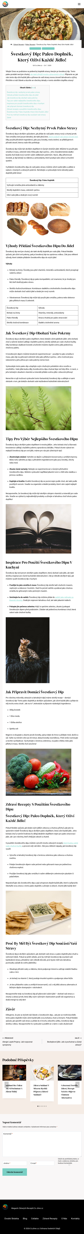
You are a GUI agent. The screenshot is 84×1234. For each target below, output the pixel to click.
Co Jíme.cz (38, 65)
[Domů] (11, 44)
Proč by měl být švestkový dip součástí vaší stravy (26, 115)
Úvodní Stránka (11, 1218)
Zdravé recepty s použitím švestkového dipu (24, 109)
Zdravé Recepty (48, 48)
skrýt (33, 88)
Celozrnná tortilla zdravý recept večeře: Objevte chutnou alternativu (69, 1091)
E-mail (34, 1163)
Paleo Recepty (35, 48)
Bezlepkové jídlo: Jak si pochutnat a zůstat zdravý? (64, 1041)
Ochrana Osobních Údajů (50, 1228)
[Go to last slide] (7, 1085)
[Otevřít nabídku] (79, 4)
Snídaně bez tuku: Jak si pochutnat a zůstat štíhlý (14, 1088)
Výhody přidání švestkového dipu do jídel (22, 95)
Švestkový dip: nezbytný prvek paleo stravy (23, 92)
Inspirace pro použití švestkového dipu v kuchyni (25, 103)
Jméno (6, 1163)
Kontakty (75, 1218)
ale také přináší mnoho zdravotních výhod (47, 74)
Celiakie (35, 1218)
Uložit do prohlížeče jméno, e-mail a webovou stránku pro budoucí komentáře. (68, 1161)
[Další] (77, 1085)
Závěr (9, 117)
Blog (25, 1218)
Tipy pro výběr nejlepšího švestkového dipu (23, 101)
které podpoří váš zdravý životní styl (63, 137)
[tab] (37, 1106)
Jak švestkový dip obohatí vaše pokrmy (22, 98)
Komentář (8, 1134)
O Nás (64, 1218)
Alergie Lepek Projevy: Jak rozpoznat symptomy (17, 1041)
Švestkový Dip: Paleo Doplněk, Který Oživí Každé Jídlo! (27, 112)
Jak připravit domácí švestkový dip (20, 106)
